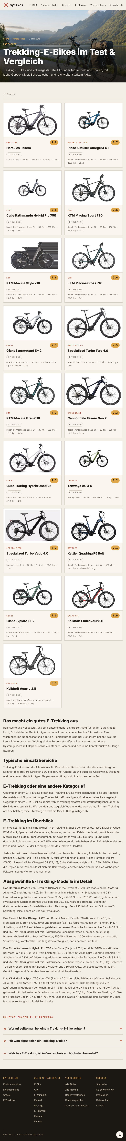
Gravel (66, 5)
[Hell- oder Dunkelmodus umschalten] (119, 1134)
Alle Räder (70, 1084)
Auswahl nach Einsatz (76, 1105)
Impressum (102, 1094)
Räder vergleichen (75, 1094)
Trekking (80, 5)
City (36, 1089)
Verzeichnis (98, 5)
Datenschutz (103, 1100)
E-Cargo (38, 1105)
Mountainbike (49, 5)
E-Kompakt (40, 1094)
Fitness (38, 1121)
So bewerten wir (105, 1089)
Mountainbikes (11, 1089)
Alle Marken (71, 1089)
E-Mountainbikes (12, 1084)
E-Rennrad (40, 1110)
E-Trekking (9, 1100)
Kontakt (100, 1105)
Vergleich (116, 5)
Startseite (101, 1084)
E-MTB (33, 5)
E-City (37, 1084)
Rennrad (38, 1116)
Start (6, 39)
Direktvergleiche (74, 1100)
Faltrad (38, 1100)
